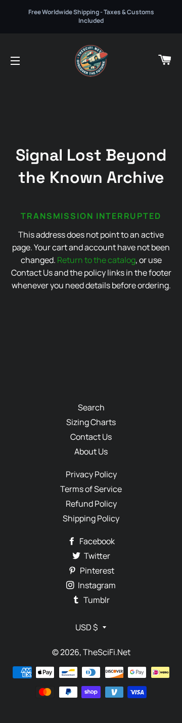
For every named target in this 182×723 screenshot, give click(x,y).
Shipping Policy (91, 518)
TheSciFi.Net (106, 652)
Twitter (96, 555)
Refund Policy (91, 503)
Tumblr (96, 599)
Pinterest (96, 570)
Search (91, 407)
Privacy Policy (91, 474)
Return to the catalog (96, 259)
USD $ (86, 627)
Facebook (96, 541)
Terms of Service (91, 488)
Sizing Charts (91, 422)
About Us (91, 451)
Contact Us (91, 436)
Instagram (96, 585)
